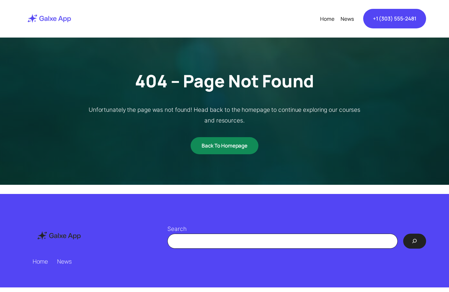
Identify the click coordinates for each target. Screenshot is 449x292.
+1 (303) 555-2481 (394, 18)
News (64, 261)
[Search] (414, 241)
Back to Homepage (224, 145)
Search (176, 228)
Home (40, 261)
